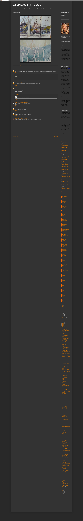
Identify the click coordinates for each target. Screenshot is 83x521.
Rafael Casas (64, 265)
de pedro (63, 161)
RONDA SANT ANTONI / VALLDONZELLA (65, 484)
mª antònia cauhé (64, 179)
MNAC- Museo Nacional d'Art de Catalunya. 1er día (66, 430)
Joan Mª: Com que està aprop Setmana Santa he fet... (66, 389)
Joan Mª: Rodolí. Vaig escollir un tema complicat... (66, 419)
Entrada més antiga (55, 136)
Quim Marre (63, 260)
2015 (62, 489)
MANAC (63, 405)
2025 (62, 306)
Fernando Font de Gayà (65, 166)
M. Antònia (63, 251)
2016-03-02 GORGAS (65, 455)
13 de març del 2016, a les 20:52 (24, 118)
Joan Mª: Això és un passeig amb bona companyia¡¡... (65, 470)
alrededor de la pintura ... (65, 147)
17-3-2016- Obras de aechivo (66, 393)
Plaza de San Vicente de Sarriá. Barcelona (65, 370)
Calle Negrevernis (64, 339)
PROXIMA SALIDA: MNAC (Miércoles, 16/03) (65, 413)
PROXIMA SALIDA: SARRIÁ (65, 385)
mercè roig (63, 299)
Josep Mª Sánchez (64, 245)
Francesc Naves (64, 230)
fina (62, 291)
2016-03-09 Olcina (64, 439)
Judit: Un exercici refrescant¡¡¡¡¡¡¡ (64, 375)
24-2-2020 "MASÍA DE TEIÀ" (65, 173)
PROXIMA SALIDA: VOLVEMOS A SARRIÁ (65, 363)
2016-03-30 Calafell (64, 340)
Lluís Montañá (64, 249)
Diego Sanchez (64, 219)
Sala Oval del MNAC (65, 386)
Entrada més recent (15, 136)
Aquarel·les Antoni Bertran (65, 153)
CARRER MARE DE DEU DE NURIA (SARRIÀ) (66, 356)
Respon (16, 72)
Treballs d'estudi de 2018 (65, 145)
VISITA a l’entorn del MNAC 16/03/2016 (65, 401)
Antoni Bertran (64, 201)
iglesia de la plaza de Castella (66, 467)
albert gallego (63, 144)
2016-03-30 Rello (64, 341)
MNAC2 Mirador (64, 392)
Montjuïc (63, 433)
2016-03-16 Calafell (64, 406)
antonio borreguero (64, 289)
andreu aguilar (64, 150)
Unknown (63, 271)
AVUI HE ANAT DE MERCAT (66, 355)
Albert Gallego (64, 197)
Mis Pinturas (63, 175)
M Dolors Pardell (64, 250)
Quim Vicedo (64, 261)
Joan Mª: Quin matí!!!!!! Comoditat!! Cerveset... (65, 335)
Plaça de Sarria (64, 344)
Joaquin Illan (64, 239)
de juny (63, 324)
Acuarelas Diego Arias (65, 141)
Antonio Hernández (64, 205)
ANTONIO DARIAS (64, 196)
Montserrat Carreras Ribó (65, 256)
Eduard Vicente (64, 163)
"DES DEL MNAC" (64, 446)
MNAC (63, 417)
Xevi (63, 284)
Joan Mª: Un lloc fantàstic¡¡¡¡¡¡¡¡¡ (64, 377)
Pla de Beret (63, 148)
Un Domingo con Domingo (65, 364)
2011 (62, 493)
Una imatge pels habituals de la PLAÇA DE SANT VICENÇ (66, 367)
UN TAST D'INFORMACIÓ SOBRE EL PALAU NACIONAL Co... (65, 448)
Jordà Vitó (63, 240)
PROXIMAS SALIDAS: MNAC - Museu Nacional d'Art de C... (66, 450)
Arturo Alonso (64, 207)
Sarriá (63, 368)
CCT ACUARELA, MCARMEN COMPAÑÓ (66, 210)
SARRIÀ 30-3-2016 (64, 331)
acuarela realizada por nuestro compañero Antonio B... (66, 353)
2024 (62, 307)
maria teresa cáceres (65, 296)
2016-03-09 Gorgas (64, 440)
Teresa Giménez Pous (65, 270)
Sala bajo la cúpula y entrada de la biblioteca (66, 432)
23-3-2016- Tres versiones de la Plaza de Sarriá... (66, 371)
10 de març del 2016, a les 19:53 (24, 102)
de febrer (63, 486)
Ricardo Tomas (64, 269)
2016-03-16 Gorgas (64, 408)
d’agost (63, 322)
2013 (62, 491)
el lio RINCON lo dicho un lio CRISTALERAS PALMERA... (66, 428)
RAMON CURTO (64, 264)
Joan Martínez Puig (17, 108)
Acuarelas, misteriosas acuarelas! (65, 415)
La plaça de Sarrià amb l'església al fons (65, 350)
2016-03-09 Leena (64, 442)
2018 (62, 314)
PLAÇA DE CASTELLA (65, 485)
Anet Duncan (64, 200)
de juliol (63, 323)
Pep (62, 259)
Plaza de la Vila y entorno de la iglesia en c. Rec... (66, 329)
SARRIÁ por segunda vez (65, 347)
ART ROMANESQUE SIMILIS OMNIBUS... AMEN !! (66, 426)
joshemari (63, 295)
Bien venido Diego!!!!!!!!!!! (65, 330)
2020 (62, 312)
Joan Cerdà (63, 236)
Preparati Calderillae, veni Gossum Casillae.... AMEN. (66, 391)
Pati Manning (64, 468)
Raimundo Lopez (64, 266)
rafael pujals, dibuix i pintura (65, 184)
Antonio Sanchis (64, 206)
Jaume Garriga (64, 234)
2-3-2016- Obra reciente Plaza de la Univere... (66, 464)
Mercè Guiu (63, 254)
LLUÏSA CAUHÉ (64, 246)
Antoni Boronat (64, 202)
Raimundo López (64, 187)
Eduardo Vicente (17, 118)
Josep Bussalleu (64, 244)
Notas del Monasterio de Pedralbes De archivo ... (65, 338)
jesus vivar (63, 294)
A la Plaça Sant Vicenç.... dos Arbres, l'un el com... (66, 373)
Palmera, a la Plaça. (64, 167)
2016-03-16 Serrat (64, 407)
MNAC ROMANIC (65, 416)
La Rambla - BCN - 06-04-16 (65, 164)
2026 (62, 305)
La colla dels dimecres (27, 4)
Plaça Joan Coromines (65, 471)
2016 (62, 316)
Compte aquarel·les (64, 159)
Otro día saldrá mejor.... (65, 445)
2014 (62, 490)
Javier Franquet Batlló (65, 235)
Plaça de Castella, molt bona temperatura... (66, 478)
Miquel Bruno (64, 255)
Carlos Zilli (63, 214)
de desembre (64, 317)
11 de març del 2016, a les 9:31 (24, 108)
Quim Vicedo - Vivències (65, 181)
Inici (35, 136)
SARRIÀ (63, 379)
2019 (62, 313)
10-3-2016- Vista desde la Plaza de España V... (65, 424)
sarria (63, 378)
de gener (63, 487)
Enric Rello (63, 225)
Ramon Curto (63, 191)
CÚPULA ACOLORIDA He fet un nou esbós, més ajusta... (66, 411)
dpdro (63, 290)
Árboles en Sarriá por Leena (66, 348)
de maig (63, 325)
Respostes (17, 74)
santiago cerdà (64, 301)
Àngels (16, 113)
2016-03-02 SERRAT (65, 457)
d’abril (63, 326)
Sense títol (63, 434)
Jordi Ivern (63, 241)
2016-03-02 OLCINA (65, 456)
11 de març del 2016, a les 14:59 (21, 113)
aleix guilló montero (65, 286)
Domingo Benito (17, 102)
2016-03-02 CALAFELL (65, 454)
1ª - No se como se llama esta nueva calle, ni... (66, 462)
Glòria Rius (63, 231)
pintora (63, 300)
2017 (62, 315)
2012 (62, 492)
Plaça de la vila (64, 336)
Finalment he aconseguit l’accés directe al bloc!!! (65, 465)
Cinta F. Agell (64, 215)
